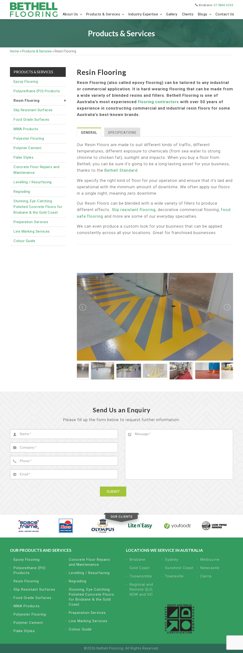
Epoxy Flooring (26, 81)
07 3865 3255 (223, 5)
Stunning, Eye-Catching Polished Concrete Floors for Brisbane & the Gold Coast (38, 207)
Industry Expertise (143, 14)
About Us (70, 14)
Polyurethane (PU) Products (37, 91)
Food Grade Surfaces (31, 119)
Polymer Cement (27, 148)
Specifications (122, 132)
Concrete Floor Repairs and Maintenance (36, 170)
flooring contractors (158, 101)
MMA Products (26, 129)
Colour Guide (24, 241)
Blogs (202, 14)
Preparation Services (31, 222)
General (89, 132)
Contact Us (224, 14)
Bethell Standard (121, 170)
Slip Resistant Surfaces (33, 110)
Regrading (22, 191)
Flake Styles (23, 157)
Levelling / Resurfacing (33, 182)
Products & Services (103, 14)
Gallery (172, 14)
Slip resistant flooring (134, 209)
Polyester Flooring (29, 138)
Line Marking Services (32, 231)
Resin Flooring (26, 581)
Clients (188, 14)
